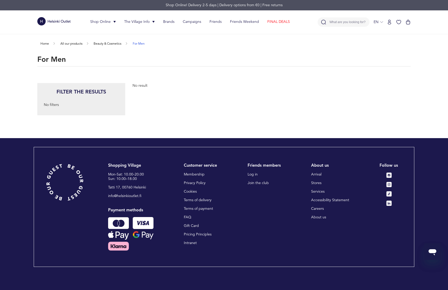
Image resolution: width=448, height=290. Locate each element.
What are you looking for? (348, 22)
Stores (316, 183)
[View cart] (408, 22)
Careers (317, 209)
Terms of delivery (198, 200)
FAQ (187, 217)
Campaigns (192, 22)
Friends (215, 22)
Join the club (258, 183)
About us (318, 217)
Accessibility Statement (330, 200)
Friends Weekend (244, 22)
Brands (168, 22)
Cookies (190, 191)
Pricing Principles (198, 234)
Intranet (190, 243)
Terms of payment (198, 209)
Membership (194, 174)
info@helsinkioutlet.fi (125, 196)
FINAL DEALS (278, 22)
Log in (253, 174)
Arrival (316, 174)
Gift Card (191, 226)
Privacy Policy (195, 183)
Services (318, 191)
